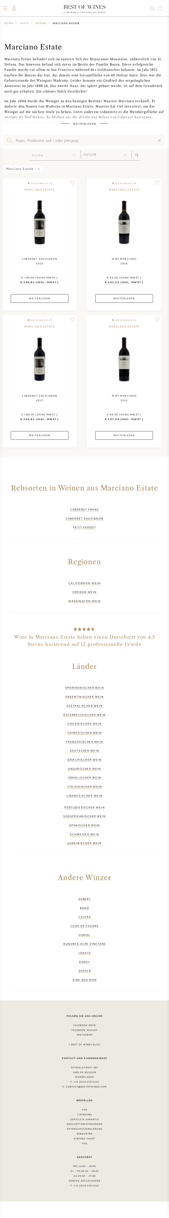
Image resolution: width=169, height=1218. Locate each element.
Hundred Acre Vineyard (84, 943)
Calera (84, 917)
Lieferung (84, 1114)
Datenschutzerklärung (85, 1128)
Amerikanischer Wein (84, 687)
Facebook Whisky (84, 1030)
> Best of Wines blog (84, 1044)
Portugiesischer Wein (84, 807)
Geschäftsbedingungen (84, 1123)
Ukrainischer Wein (84, 843)
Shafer (84, 970)
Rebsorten (84, 1133)
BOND (84, 908)
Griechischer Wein (84, 759)
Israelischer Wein (84, 777)
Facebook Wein (84, 1025)
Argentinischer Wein (84, 696)
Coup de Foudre (84, 926)
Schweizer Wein (84, 834)
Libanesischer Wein (84, 795)
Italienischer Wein (84, 786)
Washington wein (84, 601)
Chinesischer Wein (84, 732)
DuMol (84, 935)
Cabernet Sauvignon (84, 518)
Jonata (84, 953)
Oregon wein (84, 592)
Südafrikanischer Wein (84, 816)
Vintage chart (84, 1138)
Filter (37, 155)
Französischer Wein (84, 741)
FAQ (84, 1109)
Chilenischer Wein (84, 723)
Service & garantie (84, 1119)
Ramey (84, 962)
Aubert (84, 899)
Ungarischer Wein (84, 768)
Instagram (84, 1034)
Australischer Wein (84, 705)
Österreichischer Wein (84, 714)
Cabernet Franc (84, 509)
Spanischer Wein (84, 825)
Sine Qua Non (84, 979)
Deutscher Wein (84, 750)
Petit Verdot (84, 527)
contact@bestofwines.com (86, 1086)
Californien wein (84, 583)
